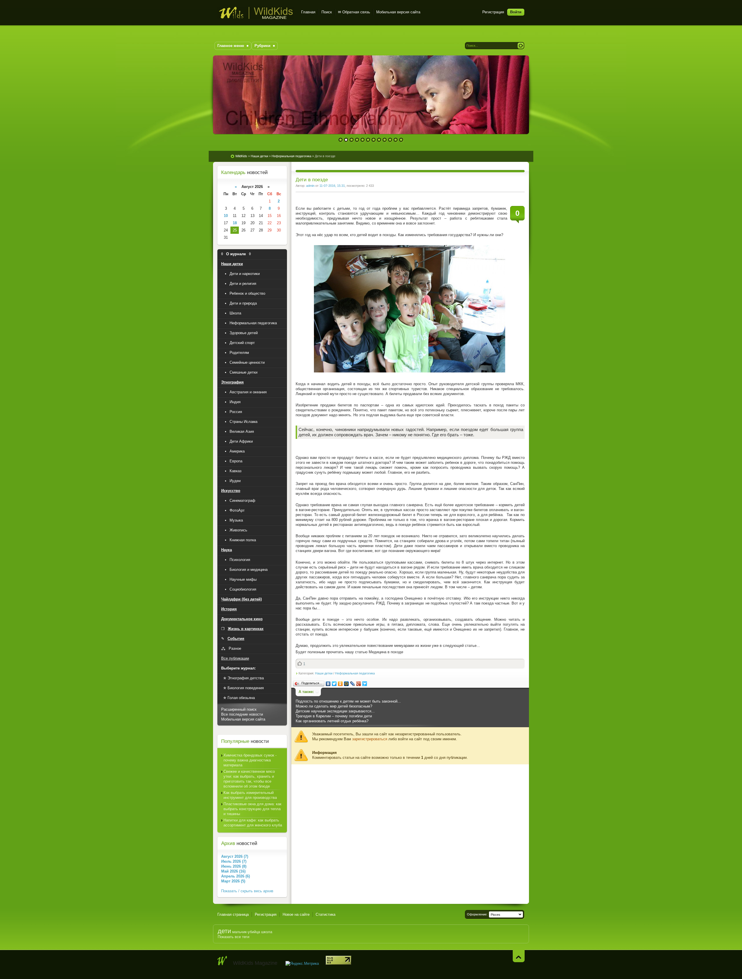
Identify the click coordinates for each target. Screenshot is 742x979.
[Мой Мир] (346, 683)
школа (266, 932)
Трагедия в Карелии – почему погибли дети (334, 716)
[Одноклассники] (340, 683)
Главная (308, 12)
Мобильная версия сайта (398, 12)
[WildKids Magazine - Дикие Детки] (222, 961)
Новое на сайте (296, 914)
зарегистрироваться (369, 739)
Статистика (325, 914)
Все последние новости (242, 714)
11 (396, 140)
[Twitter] (334, 683)
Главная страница (233, 914)
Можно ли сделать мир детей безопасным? (334, 706)
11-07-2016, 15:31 (332, 185)
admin (310, 185)
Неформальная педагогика (355, 673)
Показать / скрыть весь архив (247, 891)
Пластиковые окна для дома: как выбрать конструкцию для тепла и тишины (252, 809)
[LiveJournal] (353, 683)
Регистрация (493, 12)
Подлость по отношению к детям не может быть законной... (348, 701)
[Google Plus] (359, 683)
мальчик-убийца (246, 932)
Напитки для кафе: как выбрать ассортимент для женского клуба (252, 822)
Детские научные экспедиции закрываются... (335, 711)
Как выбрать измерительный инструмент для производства (250, 795)
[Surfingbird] (365, 683)
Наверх (519, 956)
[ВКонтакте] (328, 683)
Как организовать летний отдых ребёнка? (332, 721)
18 (235, 223)
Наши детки (323, 673)
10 (390, 140)
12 (401, 140)
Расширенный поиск (239, 709)
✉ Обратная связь (354, 12)
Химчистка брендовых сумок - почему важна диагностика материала (250, 760)
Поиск (326, 12)
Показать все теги (233, 937)
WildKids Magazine (255, 13)
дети (224, 931)
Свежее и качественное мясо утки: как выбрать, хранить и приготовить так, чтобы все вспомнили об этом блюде (249, 778)
